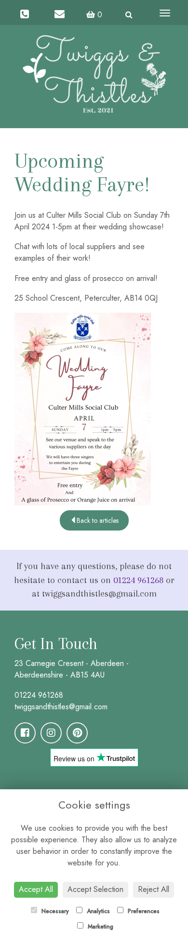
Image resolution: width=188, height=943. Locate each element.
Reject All (153, 889)
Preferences (143, 911)
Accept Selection (95, 889)
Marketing (99, 926)
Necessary (54, 911)
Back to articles (98, 520)
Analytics (97, 911)
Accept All (36, 889)
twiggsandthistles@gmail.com (60, 706)
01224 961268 (138, 580)
